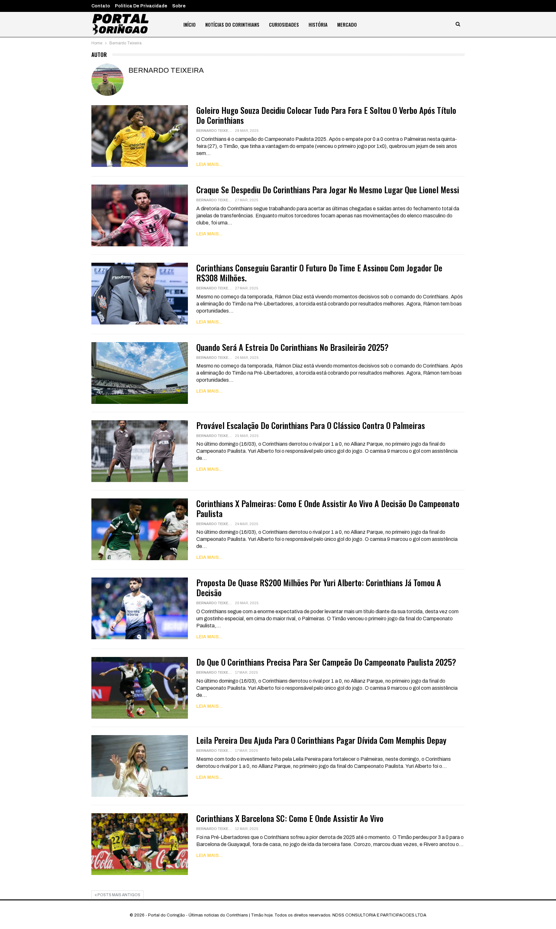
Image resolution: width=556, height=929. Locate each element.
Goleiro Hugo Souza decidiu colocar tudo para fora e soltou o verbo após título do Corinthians (326, 115)
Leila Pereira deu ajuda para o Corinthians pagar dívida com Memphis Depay (321, 740)
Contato (100, 6)
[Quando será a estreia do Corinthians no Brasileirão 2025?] (139, 373)
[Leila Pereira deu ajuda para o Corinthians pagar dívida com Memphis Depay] (139, 766)
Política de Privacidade (141, 6)
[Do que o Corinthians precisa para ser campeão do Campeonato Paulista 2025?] (139, 688)
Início (189, 24)
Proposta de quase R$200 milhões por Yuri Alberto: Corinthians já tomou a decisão (318, 587)
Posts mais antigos (118, 895)
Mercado (347, 24)
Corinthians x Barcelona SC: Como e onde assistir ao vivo (290, 818)
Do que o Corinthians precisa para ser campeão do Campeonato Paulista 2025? (326, 662)
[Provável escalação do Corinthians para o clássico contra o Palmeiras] (139, 451)
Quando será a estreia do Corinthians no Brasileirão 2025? (292, 347)
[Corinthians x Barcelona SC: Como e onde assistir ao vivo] (139, 844)
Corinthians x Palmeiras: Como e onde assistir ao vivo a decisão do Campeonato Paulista (327, 508)
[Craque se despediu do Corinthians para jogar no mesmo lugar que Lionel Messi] (139, 215)
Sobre (179, 6)
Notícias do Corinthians (232, 24)
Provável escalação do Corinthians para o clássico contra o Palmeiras (310, 425)
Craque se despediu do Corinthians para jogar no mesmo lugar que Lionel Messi (327, 189)
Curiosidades (284, 24)
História (318, 24)
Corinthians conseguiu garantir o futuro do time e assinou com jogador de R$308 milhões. (319, 272)
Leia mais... (209, 164)
